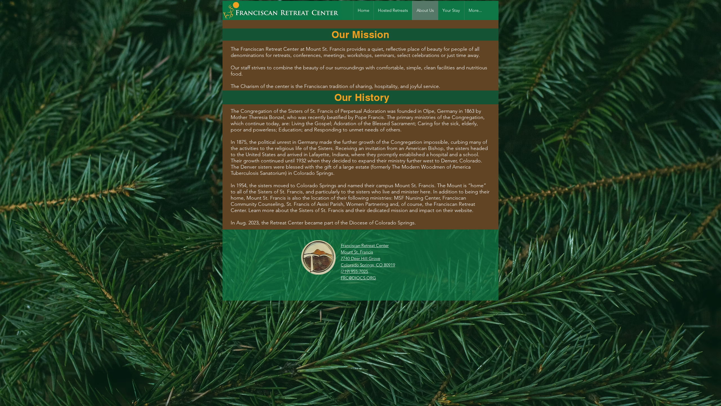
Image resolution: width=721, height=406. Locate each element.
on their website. (454, 210)
